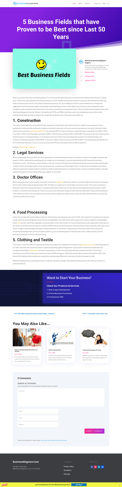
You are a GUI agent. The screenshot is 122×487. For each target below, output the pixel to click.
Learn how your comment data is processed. (54, 440)
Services (87, 3)
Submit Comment (94, 431)
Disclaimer (67, 470)
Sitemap (67, 474)
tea (19, 223)
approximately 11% (87, 245)
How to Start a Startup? (27, 147)
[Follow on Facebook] (91, 466)
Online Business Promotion (60, 293)
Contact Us (97, 3)
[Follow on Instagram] (95, 466)
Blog (104, 3)
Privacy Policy (69, 466)
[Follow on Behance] (102, 466)
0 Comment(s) (89, 76)
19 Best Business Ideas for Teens (91, 350)
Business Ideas (89, 72)
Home (74, 3)
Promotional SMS (55, 297)
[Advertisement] (45, 204)
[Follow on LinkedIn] (99, 466)
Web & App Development (59, 290)
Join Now (79, 485)
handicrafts (34, 250)
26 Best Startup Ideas (54, 350)
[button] (61, 484)
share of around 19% (37, 131)
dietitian (60, 182)
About (80, 3)
